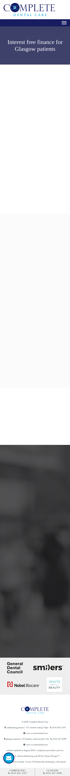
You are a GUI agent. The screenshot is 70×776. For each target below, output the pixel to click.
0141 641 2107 (19, 773)
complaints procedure (45, 750)
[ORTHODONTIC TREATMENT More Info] (34, 340)
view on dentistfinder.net (37, 733)
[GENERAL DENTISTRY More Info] (34, 245)
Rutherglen (50, 762)
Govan (28, 762)
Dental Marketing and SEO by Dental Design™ (38, 756)
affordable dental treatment (36, 143)
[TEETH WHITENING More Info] (34, 308)
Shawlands (61, 762)
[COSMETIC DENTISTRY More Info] (34, 277)
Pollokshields (38, 762)
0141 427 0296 (54, 773)
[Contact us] (8, 758)
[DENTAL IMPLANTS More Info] (34, 372)
